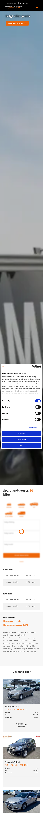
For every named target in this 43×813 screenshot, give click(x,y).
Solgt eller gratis (18, 16)
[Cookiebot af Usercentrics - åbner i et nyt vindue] (32, 366)
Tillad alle (21, 433)
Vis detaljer (33, 427)
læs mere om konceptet (17, 23)
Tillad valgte (21, 439)
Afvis (21, 445)
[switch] (38, 407)
